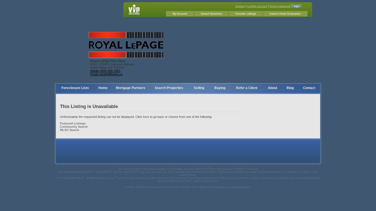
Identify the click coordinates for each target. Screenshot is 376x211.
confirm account (257, 6)
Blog (290, 88)
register (240, 6)
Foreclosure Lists (75, 88)
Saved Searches (211, 13)
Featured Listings (73, 123)
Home (103, 88)
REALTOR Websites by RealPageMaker (225, 187)
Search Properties (169, 88)
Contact (309, 88)
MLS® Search (69, 130)
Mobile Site (190, 187)
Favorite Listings (245, 13)
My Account (180, 13)
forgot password (280, 6)
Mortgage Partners (130, 88)
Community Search (74, 126)
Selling (199, 88)
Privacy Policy (171, 187)
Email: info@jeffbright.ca (106, 74)
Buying (219, 88)
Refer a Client (246, 88)
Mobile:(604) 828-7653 (105, 71)
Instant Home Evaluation (285, 13)
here (146, 116)
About (272, 88)
